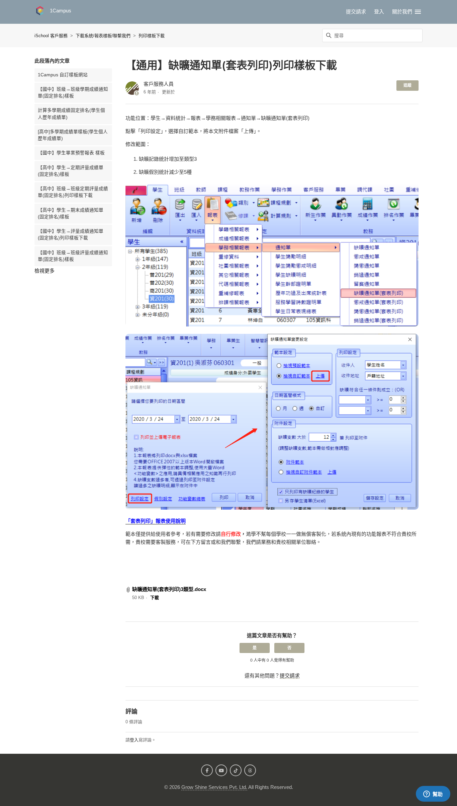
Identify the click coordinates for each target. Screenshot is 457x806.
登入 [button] (379, 11)
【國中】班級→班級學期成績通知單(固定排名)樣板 (73, 92)
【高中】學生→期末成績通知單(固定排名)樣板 (70, 213)
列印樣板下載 (152, 35)
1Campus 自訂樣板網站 (63, 74)
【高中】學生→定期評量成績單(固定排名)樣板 (70, 171)
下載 (154, 597)
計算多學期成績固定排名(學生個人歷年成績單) (71, 114)
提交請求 (356, 11)
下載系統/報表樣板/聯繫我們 (103, 35)
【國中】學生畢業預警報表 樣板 (71, 152)
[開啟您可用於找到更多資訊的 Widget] (433, 794)
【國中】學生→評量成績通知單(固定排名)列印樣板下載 (70, 234)
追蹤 (407, 85)
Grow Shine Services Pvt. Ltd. (214, 787)
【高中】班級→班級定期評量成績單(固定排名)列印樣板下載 (73, 192)
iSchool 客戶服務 (51, 35)
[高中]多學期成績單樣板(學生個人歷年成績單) (73, 135)
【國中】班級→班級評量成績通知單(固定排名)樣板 (73, 256)
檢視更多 (44, 271)
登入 (134, 739)
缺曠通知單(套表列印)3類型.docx (169, 589)
